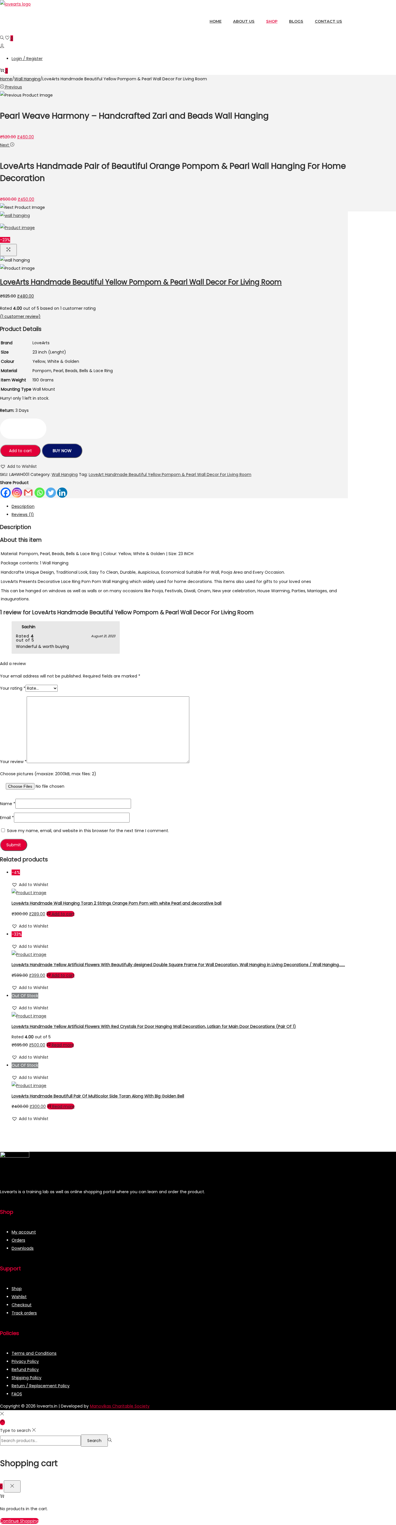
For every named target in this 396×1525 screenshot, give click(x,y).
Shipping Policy (26, 1378)
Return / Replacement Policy (41, 1386)
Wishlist (19, 1297)
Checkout (22, 1305)
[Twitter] (51, 493)
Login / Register (27, 58)
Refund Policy (25, 1369)
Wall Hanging (27, 79)
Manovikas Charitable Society (120, 1406)
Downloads (23, 1248)
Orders (18, 1240)
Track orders (24, 1313)
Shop (17, 1289)
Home (6, 79)
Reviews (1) (23, 514)
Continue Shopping (19, 1521)
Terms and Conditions (34, 1353)
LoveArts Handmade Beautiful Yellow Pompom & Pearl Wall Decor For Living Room (141, 282)
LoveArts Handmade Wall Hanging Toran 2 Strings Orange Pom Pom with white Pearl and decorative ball (116, 903)
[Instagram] (17, 493)
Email (7, 818)
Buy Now (62, 451)
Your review (13, 762)
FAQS (17, 1394)
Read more (63, 1045)
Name (7, 804)
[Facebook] (6, 493)
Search (94, 1441)
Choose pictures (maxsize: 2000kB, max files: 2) (48, 774)
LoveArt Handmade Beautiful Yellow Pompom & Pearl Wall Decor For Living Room (170, 474)
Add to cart (20, 451)
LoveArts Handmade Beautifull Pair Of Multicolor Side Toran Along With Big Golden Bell (98, 1096)
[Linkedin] (62, 493)
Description (23, 506)
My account (24, 1232)
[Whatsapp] (39, 493)
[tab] (180, 506)
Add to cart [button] (63, 914)
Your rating (13, 688)
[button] (18, 466)
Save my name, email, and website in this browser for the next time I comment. (88, 831)
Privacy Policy (25, 1361)
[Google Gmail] (28, 493)
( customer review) (20, 316)
